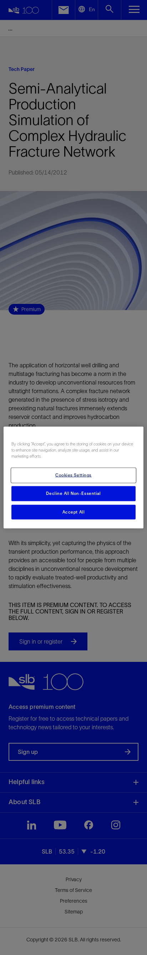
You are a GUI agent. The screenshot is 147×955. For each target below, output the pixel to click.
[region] (73, 477)
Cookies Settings (73, 475)
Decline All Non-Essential (73, 493)
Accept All (73, 512)
